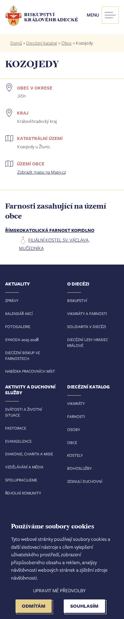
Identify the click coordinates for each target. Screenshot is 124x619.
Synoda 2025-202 (20, 339)
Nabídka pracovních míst (30, 371)
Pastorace (15, 428)
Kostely (75, 455)
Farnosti (76, 416)
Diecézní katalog (41, 43)
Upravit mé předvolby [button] (59, 590)
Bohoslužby (79, 468)
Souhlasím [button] (84, 606)
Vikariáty (76, 403)
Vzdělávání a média (24, 466)
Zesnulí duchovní (84, 481)
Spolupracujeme (21, 479)
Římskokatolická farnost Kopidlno (49, 230)
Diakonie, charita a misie (29, 453)
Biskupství (77, 300)
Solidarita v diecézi (86, 326)
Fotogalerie (17, 326)
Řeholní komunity (23, 492)
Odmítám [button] (33, 606)
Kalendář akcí (19, 313)
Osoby (73, 429)
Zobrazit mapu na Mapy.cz (41, 172)
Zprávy (11, 300)
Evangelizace (18, 441)
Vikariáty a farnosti (87, 313)
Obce (66, 43)
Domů (16, 43)
